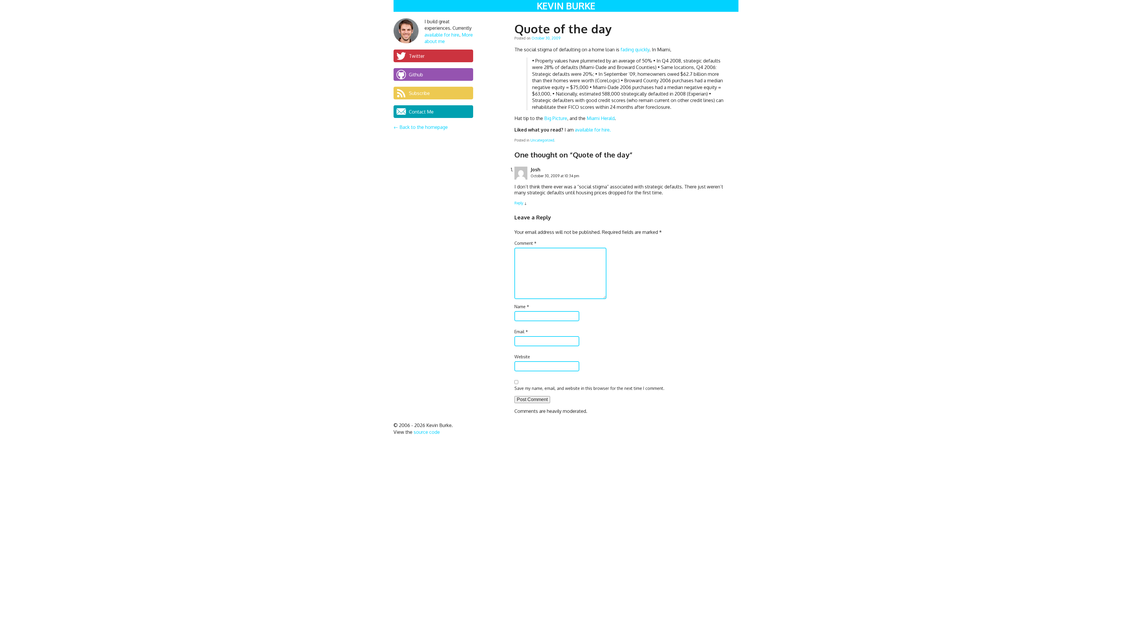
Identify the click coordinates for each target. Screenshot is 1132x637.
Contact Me (421, 111)
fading (627, 49)
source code (427, 432)
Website (522, 356)
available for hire (441, 35)
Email (521, 331)
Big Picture (555, 118)
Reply (518, 203)
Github (416, 74)
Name (521, 306)
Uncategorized (542, 140)
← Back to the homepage (421, 127)
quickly (642, 49)
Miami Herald (601, 118)
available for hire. (593, 130)
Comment (525, 243)
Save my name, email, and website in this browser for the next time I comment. (589, 388)
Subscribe (419, 93)
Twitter (416, 56)
